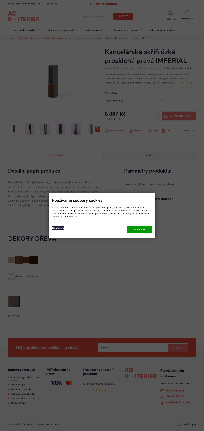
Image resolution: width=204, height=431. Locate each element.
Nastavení (58, 228)
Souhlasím (139, 229)
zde (76, 216)
